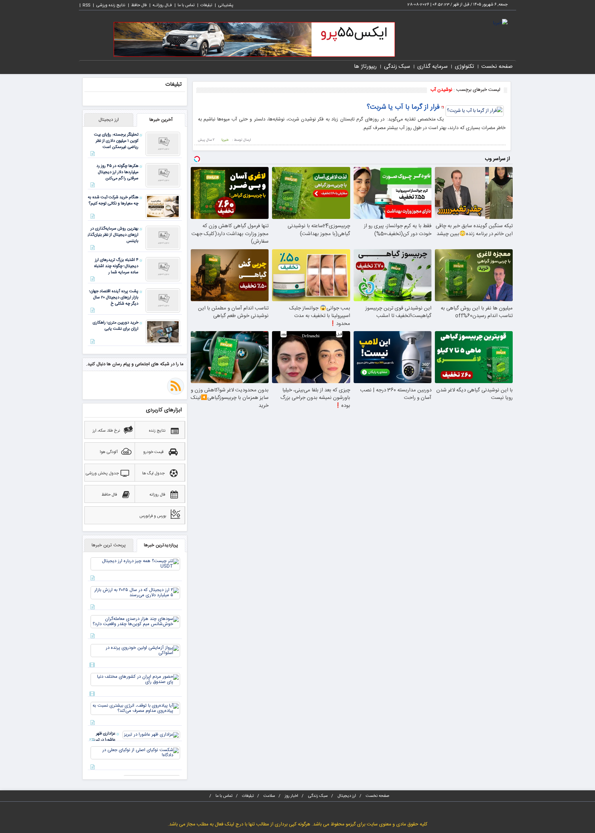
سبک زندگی (397, 67)
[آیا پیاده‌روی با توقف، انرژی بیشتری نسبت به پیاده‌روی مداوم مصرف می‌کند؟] (135, 709)
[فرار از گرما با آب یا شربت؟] (474, 111)
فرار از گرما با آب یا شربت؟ (403, 107)
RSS (86, 5)
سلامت (269, 795)
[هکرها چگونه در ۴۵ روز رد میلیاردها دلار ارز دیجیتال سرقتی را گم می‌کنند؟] (163, 175)
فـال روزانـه (162, 5)
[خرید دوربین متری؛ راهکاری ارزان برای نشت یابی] (163, 332)
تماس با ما (186, 5)
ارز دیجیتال (346, 795)
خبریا (225, 140)
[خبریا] (500, 23)
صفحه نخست (497, 67)
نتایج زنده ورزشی (110, 5)
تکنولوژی (464, 67)
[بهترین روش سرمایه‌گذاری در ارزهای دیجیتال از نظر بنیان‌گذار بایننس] (163, 238)
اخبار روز (291, 795)
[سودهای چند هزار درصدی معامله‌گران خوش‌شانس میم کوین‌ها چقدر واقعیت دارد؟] (135, 622)
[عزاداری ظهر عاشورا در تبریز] (151, 735)
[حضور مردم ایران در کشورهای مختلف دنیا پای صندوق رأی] (135, 680)
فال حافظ (139, 5)
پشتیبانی (225, 5)
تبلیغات (206, 5)
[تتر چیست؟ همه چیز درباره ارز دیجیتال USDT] (135, 564)
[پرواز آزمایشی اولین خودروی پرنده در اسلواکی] (135, 651)
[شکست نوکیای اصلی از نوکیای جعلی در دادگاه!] (135, 753)
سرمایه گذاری (432, 67)
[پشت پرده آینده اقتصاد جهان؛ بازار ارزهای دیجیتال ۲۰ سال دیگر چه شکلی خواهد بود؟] (163, 301)
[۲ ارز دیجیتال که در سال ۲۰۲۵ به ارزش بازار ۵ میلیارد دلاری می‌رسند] (135, 593)
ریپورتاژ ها (365, 67)
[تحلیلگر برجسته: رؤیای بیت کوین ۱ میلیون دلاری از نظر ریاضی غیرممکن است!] (163, 144)
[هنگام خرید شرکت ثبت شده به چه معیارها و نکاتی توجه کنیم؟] (163, 207)
